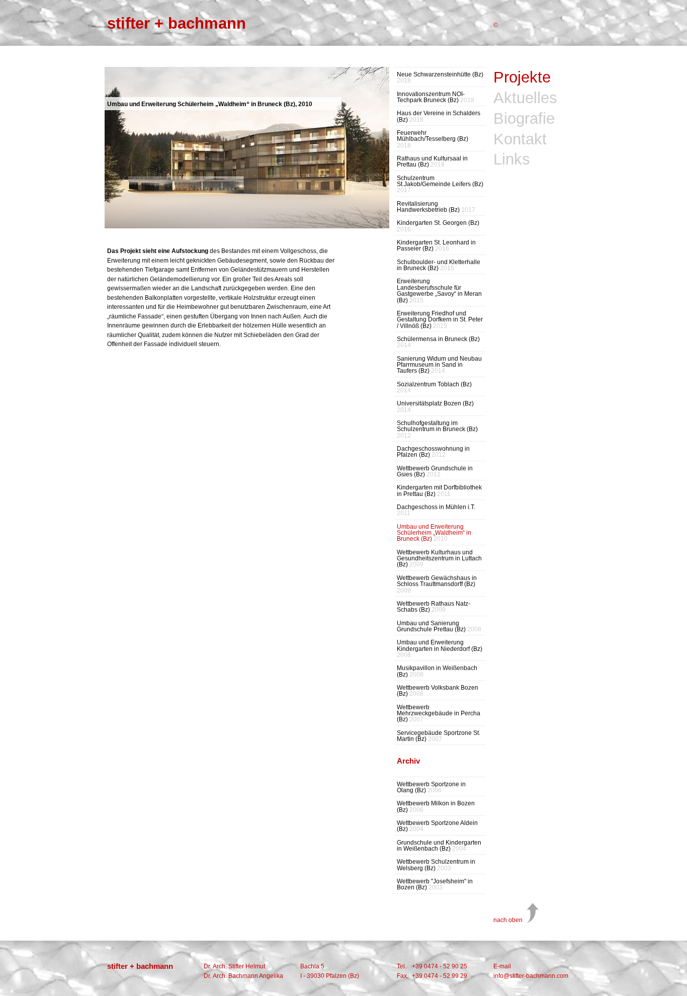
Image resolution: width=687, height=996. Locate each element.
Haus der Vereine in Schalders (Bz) (438, 116)
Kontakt (520, 139)
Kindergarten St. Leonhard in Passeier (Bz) (436, 245)
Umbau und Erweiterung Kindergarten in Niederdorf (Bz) (439, 648)
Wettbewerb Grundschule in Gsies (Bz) (435, 471)
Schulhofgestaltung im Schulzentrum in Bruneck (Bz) (437, 429)
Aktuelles (525, 98)
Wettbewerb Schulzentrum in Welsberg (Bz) (436, 865)
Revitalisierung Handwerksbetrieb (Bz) (436, 207)
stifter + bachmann (176, 23)
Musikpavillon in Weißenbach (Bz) (437, 671)
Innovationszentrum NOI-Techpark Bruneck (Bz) (435, 97)
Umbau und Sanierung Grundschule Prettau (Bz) (439, 626)
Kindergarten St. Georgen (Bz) (438, 226)
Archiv (408, 761)
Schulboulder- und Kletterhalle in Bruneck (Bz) (438, 265)
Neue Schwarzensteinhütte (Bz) (440, 77)
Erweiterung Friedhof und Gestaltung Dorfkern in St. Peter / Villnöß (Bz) (440, 319)
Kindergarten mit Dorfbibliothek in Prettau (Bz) (439, 490)
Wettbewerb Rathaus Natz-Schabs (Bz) (433, 607)
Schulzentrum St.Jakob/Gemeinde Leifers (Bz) (440, 184)
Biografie (524, 119)
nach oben (508, 920)
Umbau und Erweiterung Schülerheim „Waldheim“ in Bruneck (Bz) (434, 533)
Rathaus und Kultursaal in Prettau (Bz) (432, 161)
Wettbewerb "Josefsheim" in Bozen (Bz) (435, 884)
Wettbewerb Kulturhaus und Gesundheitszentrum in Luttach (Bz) (439, 558)
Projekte (522, 78)
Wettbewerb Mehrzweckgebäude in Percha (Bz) (438, 713)
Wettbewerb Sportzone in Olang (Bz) (431, 787)
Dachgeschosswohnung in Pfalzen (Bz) (433, 452)
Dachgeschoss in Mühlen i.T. (436, 510)
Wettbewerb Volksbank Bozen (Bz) (437, 691)
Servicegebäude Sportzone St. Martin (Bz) (438, 736)
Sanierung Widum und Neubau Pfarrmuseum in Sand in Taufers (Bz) (439, 365)
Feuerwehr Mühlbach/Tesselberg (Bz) (432, 139)
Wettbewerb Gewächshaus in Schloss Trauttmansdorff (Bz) (437, 584)
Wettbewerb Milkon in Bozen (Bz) (436, 806)
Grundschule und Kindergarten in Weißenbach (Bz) (439, 846)
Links (511, 160)
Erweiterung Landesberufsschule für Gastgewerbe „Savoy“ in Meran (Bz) (439, 290)
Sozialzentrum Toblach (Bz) (434, 387)
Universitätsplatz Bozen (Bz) (435, 406)
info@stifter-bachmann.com (530, 975)
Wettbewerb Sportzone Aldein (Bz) (437, 826)
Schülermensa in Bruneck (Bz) (438, 342)
